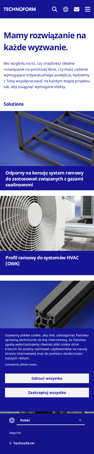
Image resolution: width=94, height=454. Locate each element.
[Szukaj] (54, 9)
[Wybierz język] (65, 9)
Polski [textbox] (25, 420)
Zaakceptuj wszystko (47, 392)
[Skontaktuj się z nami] (76, 9)
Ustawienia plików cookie (21, 364)
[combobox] (52, 420)
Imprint (15, 433)
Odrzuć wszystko (47, 378)
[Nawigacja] (87, 9)
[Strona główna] (20, 9)
